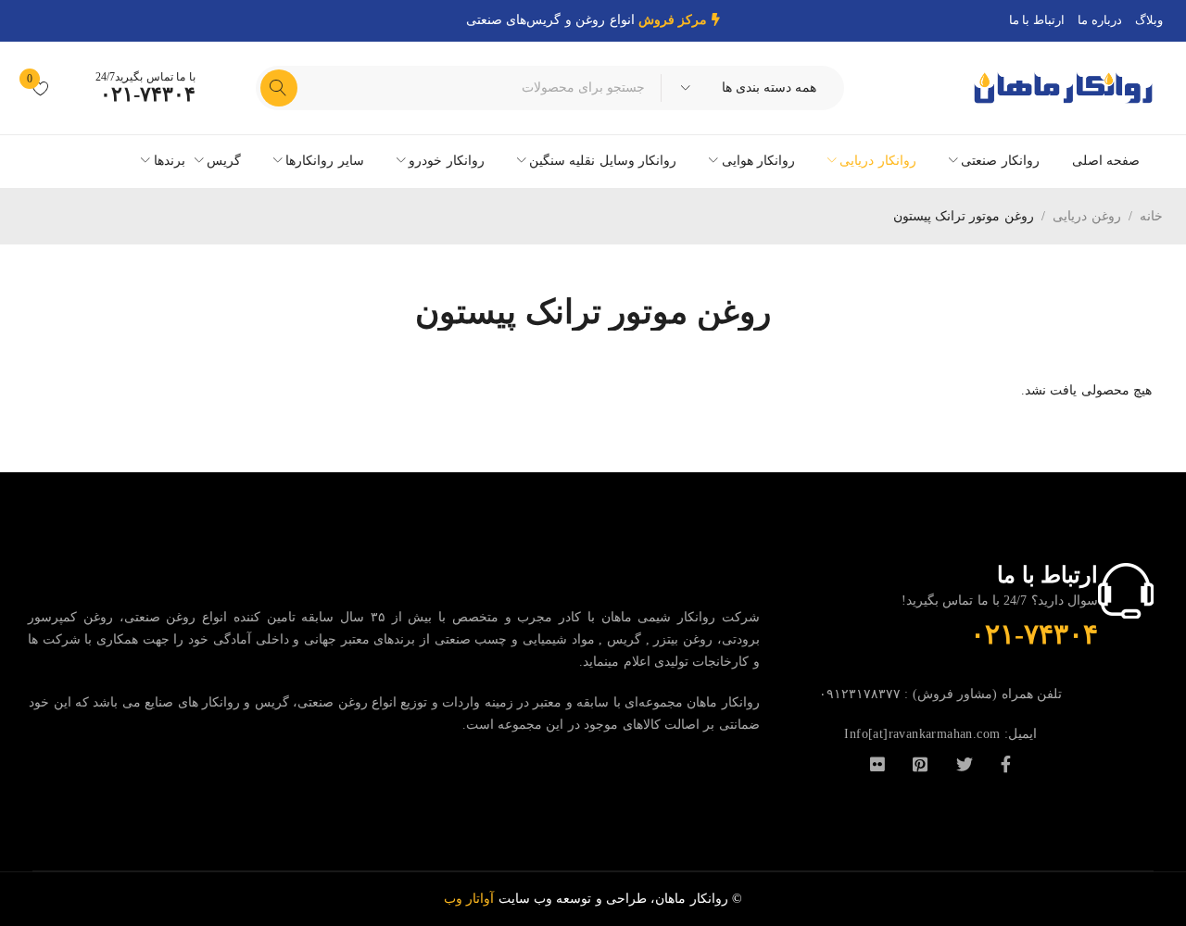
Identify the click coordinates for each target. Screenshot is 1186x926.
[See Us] (920, 763)
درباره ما (1099, 20)
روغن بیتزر (683, 639)
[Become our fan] (1006, 763)
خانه (1151, 216)
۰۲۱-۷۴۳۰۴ (147, 94)
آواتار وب (471, 899)
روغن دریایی (1086, 216)
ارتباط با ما (1037, 20)
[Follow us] (964, 763)
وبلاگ (1149, 20)
